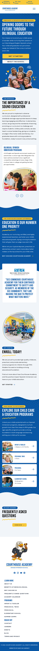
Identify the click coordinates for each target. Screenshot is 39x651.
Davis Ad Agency (24, 648)
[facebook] (15, 573)
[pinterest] (24, 573)
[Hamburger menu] (34, 9)
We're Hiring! (30, 2)
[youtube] (21, 573)
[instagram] (18, 573)
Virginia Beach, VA (7, 2)
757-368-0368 (18, 2)
